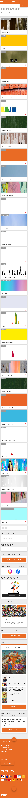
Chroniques (4, 19)
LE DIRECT (24, 3)
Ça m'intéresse (14, 636)
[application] (14, 595)
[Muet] (19, 596)
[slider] (23, 595)
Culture (3, 215)
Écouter (14, 707)
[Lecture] (4, 596)
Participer (14, 730)
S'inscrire (7, 763)
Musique (7, 509)
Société (9, 19)
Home (3, 12)
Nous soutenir (14, 559)
